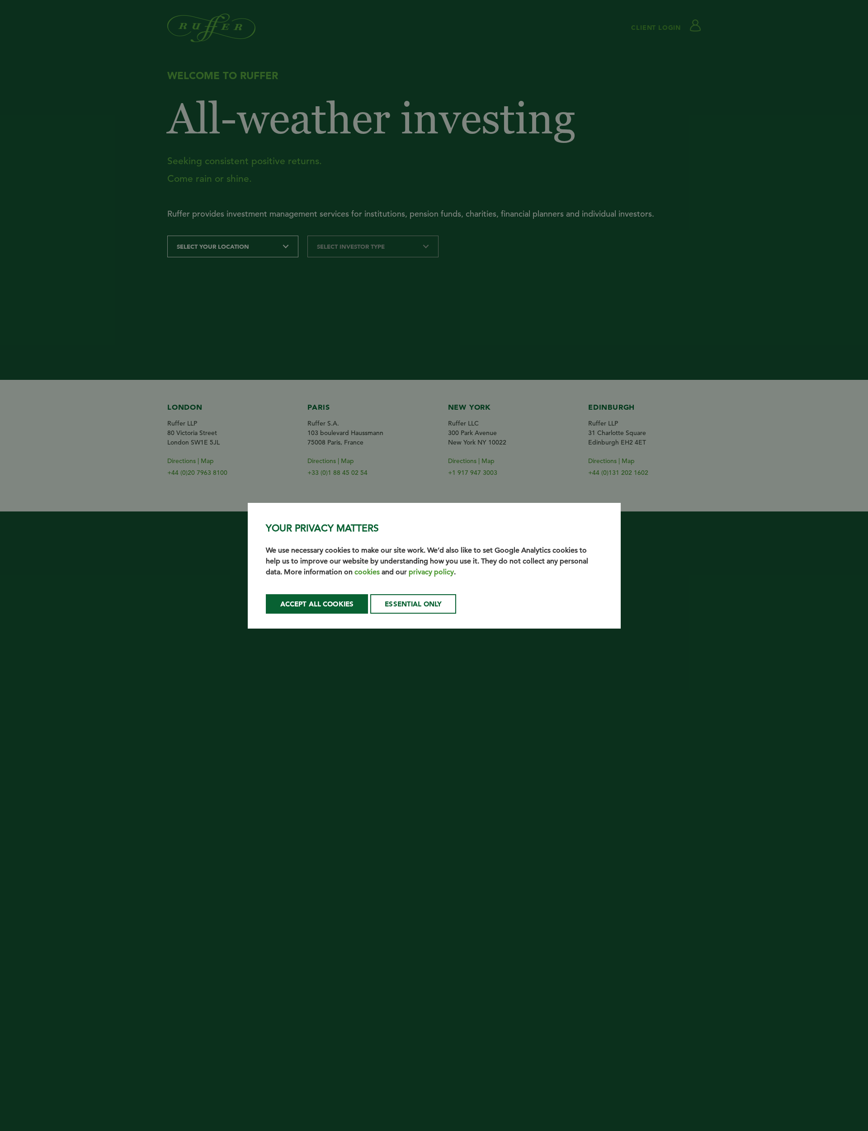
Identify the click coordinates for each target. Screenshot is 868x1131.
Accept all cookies (317, 604)
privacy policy (431, 572)
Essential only (413, 604)
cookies (367, 572)
